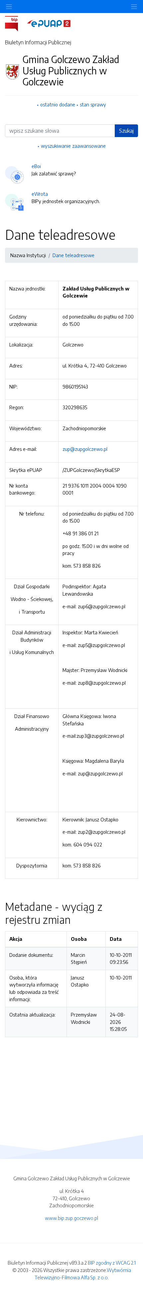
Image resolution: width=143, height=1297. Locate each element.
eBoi (36, 166)
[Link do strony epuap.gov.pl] (49, 23)
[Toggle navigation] (134, 6)
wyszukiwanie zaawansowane (73, 146)
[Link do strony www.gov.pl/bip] (15, 23)
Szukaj (126, 130)
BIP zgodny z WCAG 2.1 (112, 1263)
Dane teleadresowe (73, 255)
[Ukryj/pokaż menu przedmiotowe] (9, 6)
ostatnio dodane (57, 104)
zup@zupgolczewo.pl (85, 449)
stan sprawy (93, 104)
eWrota (40, 194)
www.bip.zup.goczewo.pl (71, 1218)
